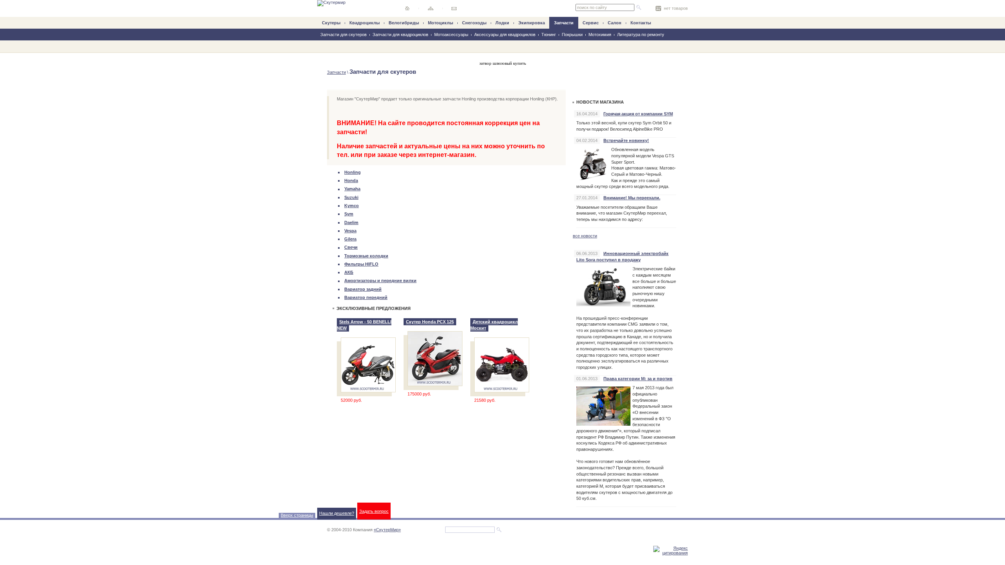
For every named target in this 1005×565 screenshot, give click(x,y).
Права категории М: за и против (637, 378)
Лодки (502, 22)
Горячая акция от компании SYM (638, 113)
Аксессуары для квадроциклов (504, 34)
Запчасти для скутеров (343, 34)
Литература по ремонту (640, 34)
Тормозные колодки (366, 255)
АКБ (348, 272)
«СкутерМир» (387, 529)
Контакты (640, 22)
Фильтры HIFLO (361, 264)
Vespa (350, 230)
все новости (585, 235)
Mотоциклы (440, 22)
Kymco (351, 205)
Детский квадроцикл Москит (494, 324)
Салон (614, 22)
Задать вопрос (374, 511)
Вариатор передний (365, 297)
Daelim (351, 222)
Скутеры (331, 22)
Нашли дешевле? (336, 513)
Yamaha (352, 188)
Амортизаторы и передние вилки (380, 280)
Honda (351, 180)
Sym (348, 213)
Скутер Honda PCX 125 (430, 321)
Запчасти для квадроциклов (400, 34)
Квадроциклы (364, 22)
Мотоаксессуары (451, 34)
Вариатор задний (363, 289)
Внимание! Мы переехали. (631, 197)
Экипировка (531, 22)
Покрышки (572, 34)
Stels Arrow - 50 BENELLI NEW (364, 324)
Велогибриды (404, 22)
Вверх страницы (297, 515)
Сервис (591, 22)
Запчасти (564, 22)
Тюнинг (548, 34)
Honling (352, 172)
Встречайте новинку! (626, 140)
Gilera (350, 239)
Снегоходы (474, 22)
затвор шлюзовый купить (502, 63)
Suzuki (351, 197)
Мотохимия (599, 34)
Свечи (351, 247)
